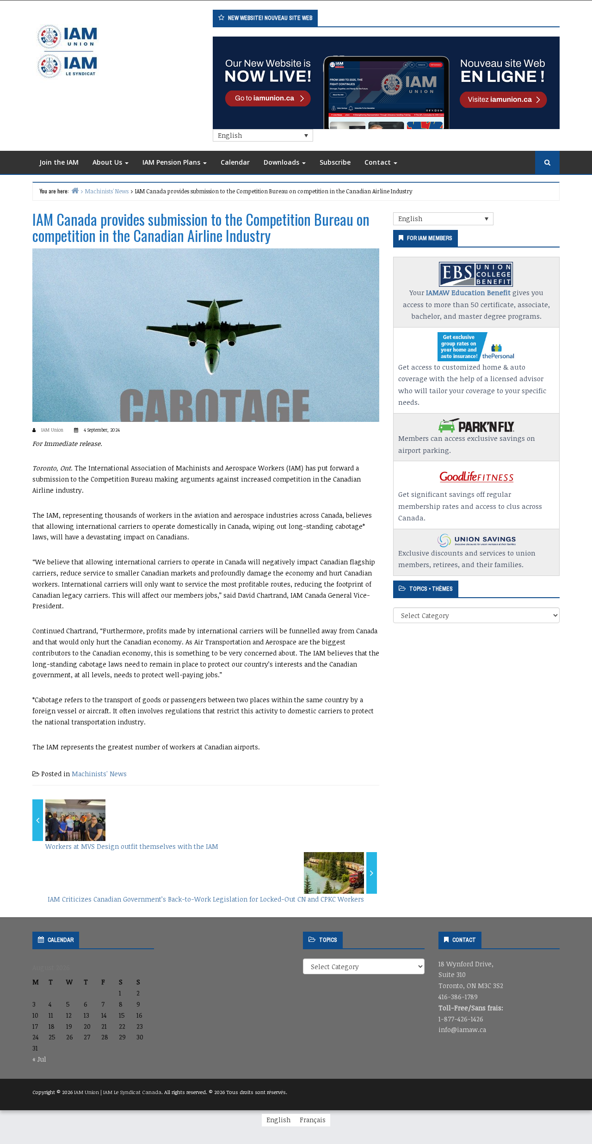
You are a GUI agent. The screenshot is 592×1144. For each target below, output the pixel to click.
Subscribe (335, 162)
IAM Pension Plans (172, 162)
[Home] (75, 190)
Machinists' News (99, 773)
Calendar (235, 162)
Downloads (282, 162)
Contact (378, 162)
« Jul (39, 1059)
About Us (108, 162)
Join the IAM (59, 162)
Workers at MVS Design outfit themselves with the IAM (131, 846)
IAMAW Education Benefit (468, 292)
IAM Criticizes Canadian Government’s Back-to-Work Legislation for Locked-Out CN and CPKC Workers (206, 899)
